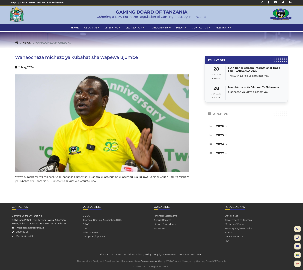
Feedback (222, 27)
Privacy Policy (144, 254)
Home (75, 27)
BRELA (228, 232)
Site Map (104, 254)
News (27, 42)
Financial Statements (165, 215)
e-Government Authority (152, 261)
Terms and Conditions (122, 254)
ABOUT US (90, 27)
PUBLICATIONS (159, 27)
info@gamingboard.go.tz (30, 227)
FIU (227, 240)
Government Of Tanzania (238, 220)
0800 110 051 (22, 231)
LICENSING (111, 27)
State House (231, 215)
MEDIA (180, 27)
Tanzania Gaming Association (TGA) (102, 220)
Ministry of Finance (235, 224)
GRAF (86, 224)
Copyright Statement (164, 254)
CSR (85, 228)
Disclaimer (184, 254)
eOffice (41, 2)
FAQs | (14, 2)
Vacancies (159, 228)
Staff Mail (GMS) (55, 2)
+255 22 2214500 (24, 236)
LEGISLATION (134, 27)
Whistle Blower (91, 232)
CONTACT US (200, 27)
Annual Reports (162, 220)
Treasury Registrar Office (238, 228)
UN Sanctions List (234, 236)
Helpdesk (196, 254)
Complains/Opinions (94, 236)
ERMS (32, 2)
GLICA (24, 2)
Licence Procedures (164, 224)
